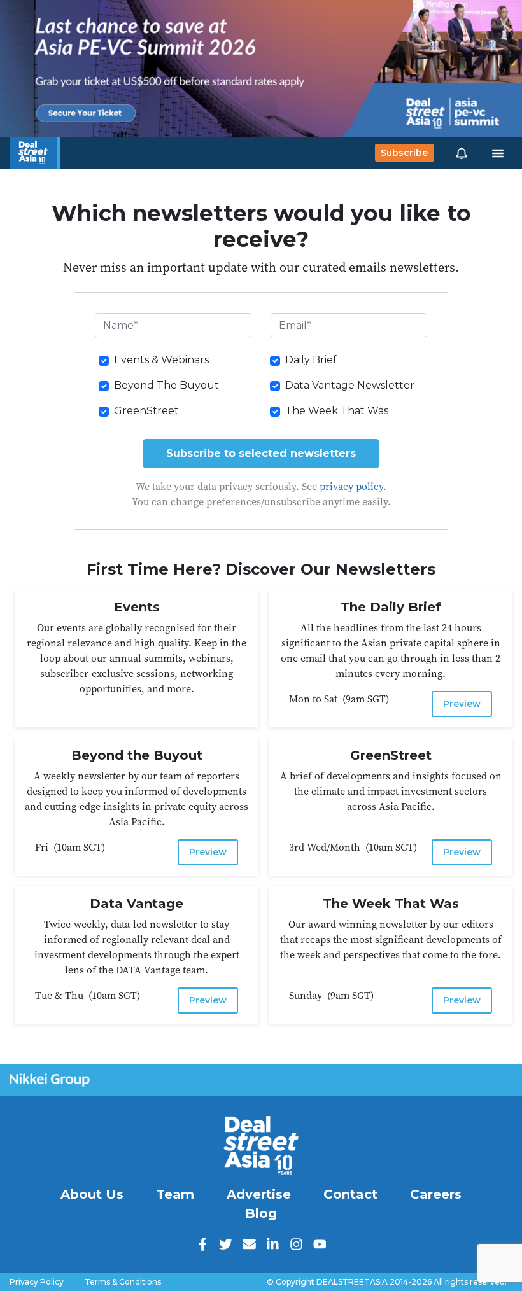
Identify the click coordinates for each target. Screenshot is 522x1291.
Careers (436, 1194)
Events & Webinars (161, 360)
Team (175, 1194)
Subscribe (404, 152)
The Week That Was (336, 411)
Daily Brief (311, 360)
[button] (461, 152)
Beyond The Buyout (166, 385)
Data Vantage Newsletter (349, 385)
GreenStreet (146, 411)
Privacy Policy (37, 1282)
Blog (261, 1213)
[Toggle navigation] (498, 152)
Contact (350, 1194)
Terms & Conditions (123, 1282)
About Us (91, 1194)
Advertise (259, 1194)
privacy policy (351, 486)
